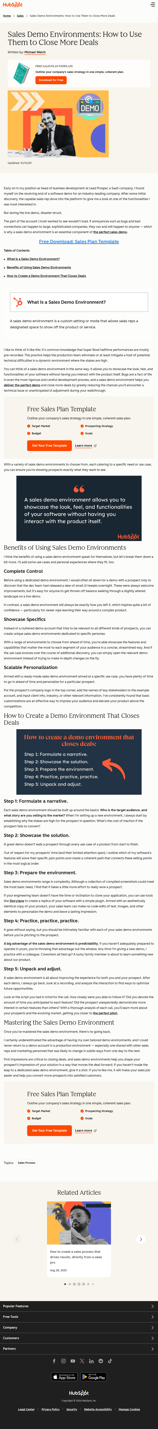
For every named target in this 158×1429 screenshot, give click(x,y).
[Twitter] (82, 1361)
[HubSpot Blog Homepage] (12, 5)
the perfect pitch (105, 1013)
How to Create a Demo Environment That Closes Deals (46, 276)
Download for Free (51, 80)
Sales (20, 16)
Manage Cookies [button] (129, 1409)
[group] (79, 1239)
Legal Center (26, 1409)
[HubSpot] (79, 1393)
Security (71, 1409)
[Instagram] (63, 1361)
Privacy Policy (51, 1409)
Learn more (83, 445)
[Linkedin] (91, 1361)
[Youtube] (72, 1361)
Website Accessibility (98, 1409)
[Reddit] (101, 1361)
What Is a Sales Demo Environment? (33, 259)
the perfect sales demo (110, 232)
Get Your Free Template (49, 445)
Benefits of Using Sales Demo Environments (39, 267)
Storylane (17, 901)
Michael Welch (35, 52)
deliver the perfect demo (22, 385)
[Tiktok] (110, 1361)
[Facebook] (54, 1361)
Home (7, 16)
